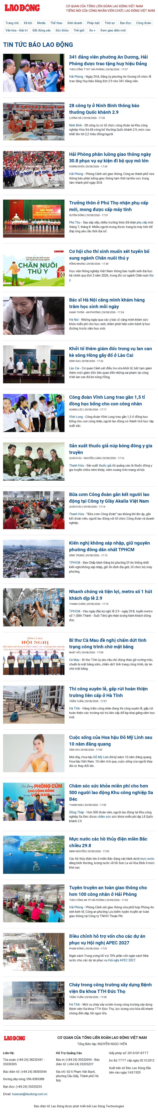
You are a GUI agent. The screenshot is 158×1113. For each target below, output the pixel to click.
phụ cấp (142, 222)
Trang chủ (12, 23)
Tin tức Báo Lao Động (38, 44)
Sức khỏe (62, 30)
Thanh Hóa (76, 465)
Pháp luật (93, 23)
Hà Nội (74, 320)
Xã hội (28, 23)
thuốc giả (105, 465)
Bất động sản (42, 30)
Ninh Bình (75, 125)
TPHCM (74, 562)
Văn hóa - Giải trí (17, 30)
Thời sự (110, 23)
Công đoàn (143, 23)
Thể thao (56, 23)
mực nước (147, 859)
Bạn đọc (125, 23)
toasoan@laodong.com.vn (29, 1094)
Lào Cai (74, 368)
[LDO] (33, 73)
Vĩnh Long (76, 417)
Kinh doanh (74, 23)
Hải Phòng (76, 76)
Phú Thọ (74, 222)
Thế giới (78, 30)
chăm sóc (104, 816)
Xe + (92, 30)
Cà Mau (74, 660)
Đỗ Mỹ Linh (100, 757)
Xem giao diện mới (113, 30)
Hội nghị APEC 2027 (121, 960)
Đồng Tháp (76, 812)
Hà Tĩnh (74, 708)
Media (41, 23)
